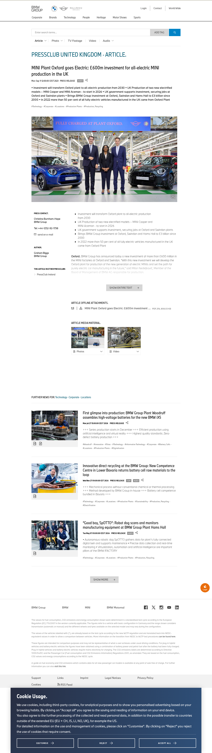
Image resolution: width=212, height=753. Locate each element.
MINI (87, 607)
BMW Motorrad (115, 607)
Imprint (84, 677)
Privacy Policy (145, 677)
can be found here (167, 636)
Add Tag (159, 32)
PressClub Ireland (46, 274)
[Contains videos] (41, 443)
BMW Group (38, 607)
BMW (65, 607)
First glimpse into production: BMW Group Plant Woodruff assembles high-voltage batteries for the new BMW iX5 (124, 415)
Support (36, 677)
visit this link (60, 666)
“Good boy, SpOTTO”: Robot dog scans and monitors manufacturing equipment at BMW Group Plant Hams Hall (124, 525)
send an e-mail (45, 234)
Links (60, 677)
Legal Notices (113, 677)
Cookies (36, 684)
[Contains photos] (34, 443)
